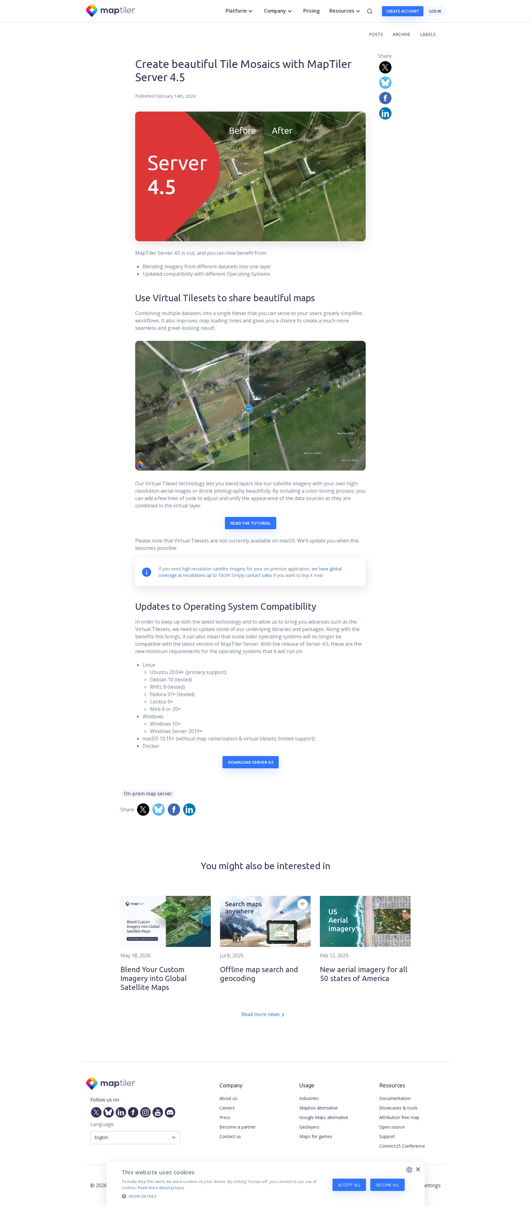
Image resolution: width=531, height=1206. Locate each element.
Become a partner (237, 1127)
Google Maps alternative (323, 1117)
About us (228, 1098)
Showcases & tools (398, 1108)
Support (387, 1136)
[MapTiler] (111, 11)
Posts (376, 34)
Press (224, 1117)
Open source (392, 1127)
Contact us (230, 1136)
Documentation (395, 1098)
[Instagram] (144, 1111)
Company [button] (275, 10)
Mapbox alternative (318, 1108)
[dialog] (265, 1184)
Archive (401, 34)
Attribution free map (399, 1117)
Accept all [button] (349, 1185)
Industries (309, 1098)
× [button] (417, 1169)
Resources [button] (341, 10)
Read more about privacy (161, 1187)
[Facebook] (132, 1111)
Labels (428, 34)
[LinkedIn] (120, 1111)
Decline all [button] (387, 1185)
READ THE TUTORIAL (250, 523)
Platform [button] (236, 10)
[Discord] (169, 1111)
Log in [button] (435, 11)
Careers (227, 1108)
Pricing (311, 10)
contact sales (259, 575)
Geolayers (309, 1127)
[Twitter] (95, 1111)
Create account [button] (402, 11)
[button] (223, 1196)
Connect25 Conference (402, 1146)
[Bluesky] (107, 1111)
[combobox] (409, 1170)
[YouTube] (156, 1111)
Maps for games (315, 1136)
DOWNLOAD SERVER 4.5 (250, 762)
